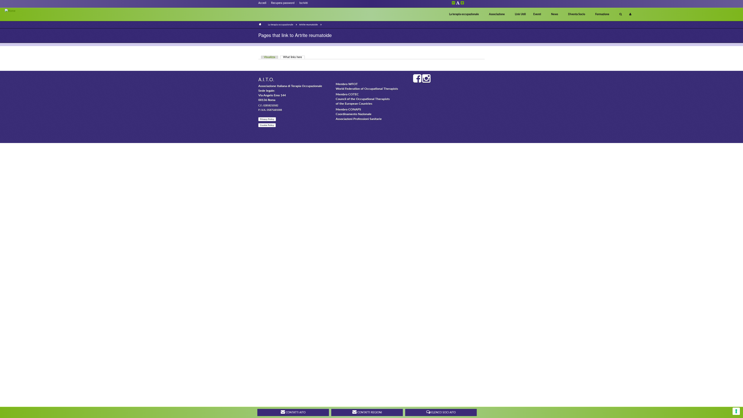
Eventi (537, 14)
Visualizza (269, 57)
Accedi (262, 3)
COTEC (353, 94)
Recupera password (282, 3)
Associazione (497, 14)
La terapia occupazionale (464, 14)
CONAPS (354, 109)
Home (260, 24)
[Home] (10, 11)
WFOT (353, 84)
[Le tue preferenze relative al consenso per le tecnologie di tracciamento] (736, 411)
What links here (294, 57)
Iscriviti (303, 3)
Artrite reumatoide (308, 24)
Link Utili (520, 14)
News (554, 14)
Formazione (602, 14)
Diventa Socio (576, 14)
